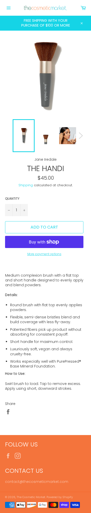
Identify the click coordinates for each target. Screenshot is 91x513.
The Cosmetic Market (31, 497)
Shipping (25, 185)
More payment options (44, 254)
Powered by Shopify (60, 497)
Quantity (12, 199)
